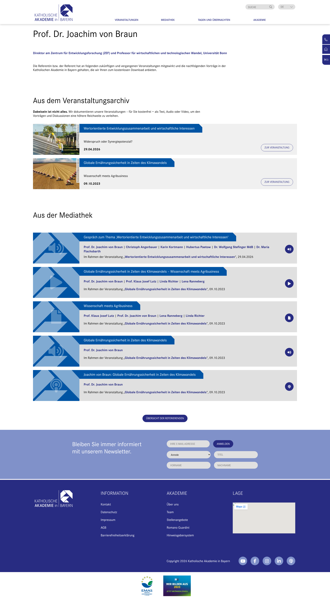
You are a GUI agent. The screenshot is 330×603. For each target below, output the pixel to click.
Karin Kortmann (172, 246)
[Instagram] (267, 561)
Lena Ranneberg (193, 281)
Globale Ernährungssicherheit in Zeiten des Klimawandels (125, 162)
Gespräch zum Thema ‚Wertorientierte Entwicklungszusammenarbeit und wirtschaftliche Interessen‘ (156, 237)
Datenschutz (109, 512)
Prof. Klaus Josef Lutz (141, 281)
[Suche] (271, 6)
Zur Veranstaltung (277, 147)
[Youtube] (243, 561)
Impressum (108, 519)
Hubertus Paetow (198, 246)
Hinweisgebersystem (180, 535)
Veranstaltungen (126, 20)
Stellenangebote (177, 519)
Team (170, 512)
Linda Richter (169, 281)
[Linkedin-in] (279, 561)
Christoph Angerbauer (141, 246)
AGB (103, 527)
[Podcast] (291, 561)
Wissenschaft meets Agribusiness (108, 305)
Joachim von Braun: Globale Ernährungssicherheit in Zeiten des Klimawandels (140, 374)
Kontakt (106, 504)
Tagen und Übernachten (214, 20)
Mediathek (168, 20)
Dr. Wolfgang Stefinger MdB (233, 246)
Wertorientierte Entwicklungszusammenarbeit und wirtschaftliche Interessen (139, 128)
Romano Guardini (178, 527)
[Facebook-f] (255, 561)
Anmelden (223, 443)
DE (282, 7)
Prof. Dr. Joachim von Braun (103, 246)
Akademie (259, 20)
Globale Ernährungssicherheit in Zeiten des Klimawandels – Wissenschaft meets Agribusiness (151, 271)
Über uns (173, 504)
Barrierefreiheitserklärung (117, 535)
